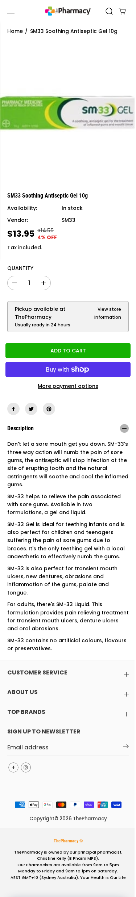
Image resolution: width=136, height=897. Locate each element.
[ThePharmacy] (68, 11)
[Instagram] (26, 767)
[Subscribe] (126, 747)
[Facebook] (13, 409)
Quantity (20, 268)
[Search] (109, 11)
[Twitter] (31, 409)
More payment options (68, 386)
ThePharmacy (90, 818)
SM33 (68, 220)
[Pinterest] (49, 409)
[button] (11, 11)
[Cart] (122, 11)
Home (15, 31)
